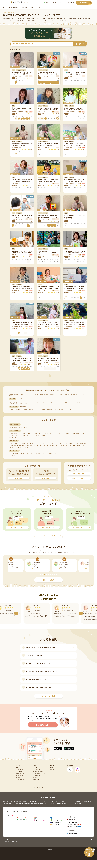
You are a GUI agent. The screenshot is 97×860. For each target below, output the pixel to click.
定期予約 (11, 443)
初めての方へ (48, 2)
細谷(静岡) (49, 453)
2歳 (40, 445)
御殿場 (17, 453)
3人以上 (77, 443)
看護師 (59, 443)
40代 (82, 445)
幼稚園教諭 (22, 443)
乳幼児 (67, 445)
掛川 (36, 453)
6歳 (53, 445)
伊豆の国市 (36, 435)
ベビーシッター (38, 18)
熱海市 (25, 433)
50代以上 (11, 447)
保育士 (17, 443)
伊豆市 (20, 435)
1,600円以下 (12, 445)
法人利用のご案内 (70, 2)
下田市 (82, 433)
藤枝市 (67, 433)
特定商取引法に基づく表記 (8, 841)
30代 (78, 445)
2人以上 (71, 443)
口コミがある (25, 447)
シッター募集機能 (58, 552)
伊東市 (40, 433)
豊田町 (40, 453)
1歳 (37, 445)
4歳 (47, 445)
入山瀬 (28, 453)
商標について (18, 841)
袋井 (44, 453)
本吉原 (54, 453)
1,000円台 (83, 443)
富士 (24, 453)
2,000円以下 (20, 445)
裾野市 (11, 435)
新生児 (62, 445)
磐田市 (53, 433)
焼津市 (58, 433)
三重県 (25, 427)
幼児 (71, 445)
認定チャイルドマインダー (44, 443)
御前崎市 (25, 435)
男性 (63, 443)
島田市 (44, 433)
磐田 (32, 453)
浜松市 (15, 433)
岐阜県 (11, 427)
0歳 (34, 445)
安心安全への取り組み (58, 2)
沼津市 (20, 433)
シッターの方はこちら (83, 2)
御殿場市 (72, 433)
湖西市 (15, 435)
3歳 (44, 445)
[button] (40, 574)
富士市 (49, 433)
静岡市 (11, 433)
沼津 (21, 453)
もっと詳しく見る (48, 696)
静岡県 (15, 427)
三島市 (29, 433)
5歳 (50, 445)
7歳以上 (57, 445)
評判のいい (18, 447)
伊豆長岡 (11, 453)
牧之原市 (42, 435)
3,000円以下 (28, 445)
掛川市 (63, 433)
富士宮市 (34, 433)
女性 (67, 443)
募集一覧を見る (48, 580)
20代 (74, 445)
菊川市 (30, 435)
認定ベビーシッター (31, 443)
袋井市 (77, 433)
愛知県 (20, 427)
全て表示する (12, 437)
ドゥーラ (54, 443)
